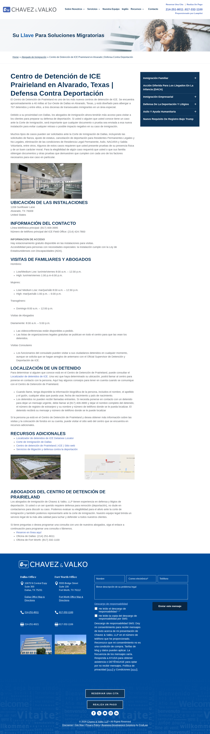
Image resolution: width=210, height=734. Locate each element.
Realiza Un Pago (195, 4)
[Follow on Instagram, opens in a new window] (110, 713)
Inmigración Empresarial (158, 96)
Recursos (136, 9)
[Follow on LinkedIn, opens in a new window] (116, 713)
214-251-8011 (174, 9)
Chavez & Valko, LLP (98, 721)
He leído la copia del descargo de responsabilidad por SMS (118, 617)
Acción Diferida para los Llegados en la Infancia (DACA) (168, 87)
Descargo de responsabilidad (111, 603)
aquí (110, 669)
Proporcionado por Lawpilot (189, 13)
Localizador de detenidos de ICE (29, 376)
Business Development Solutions (118, 725)
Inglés (125, 9)
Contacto (153, 9)
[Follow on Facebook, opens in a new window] (93, 713)
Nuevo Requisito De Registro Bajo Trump (168, 119)
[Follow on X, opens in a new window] (99, 713)
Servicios (92, 9)
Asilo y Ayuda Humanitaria (159, 111)
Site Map (79, 725)
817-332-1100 (194, 9)
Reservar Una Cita (175, 4)
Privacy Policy (93, 725)
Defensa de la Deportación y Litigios (166, 104)
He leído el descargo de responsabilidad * (112, 610)
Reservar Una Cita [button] (105, 693)
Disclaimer (67, 725)
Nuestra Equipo (111, 9)
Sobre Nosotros (73, 9)
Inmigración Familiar (155, 78)
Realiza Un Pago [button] (105, 704)
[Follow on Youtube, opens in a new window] (105, 713)
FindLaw (143, 725)
